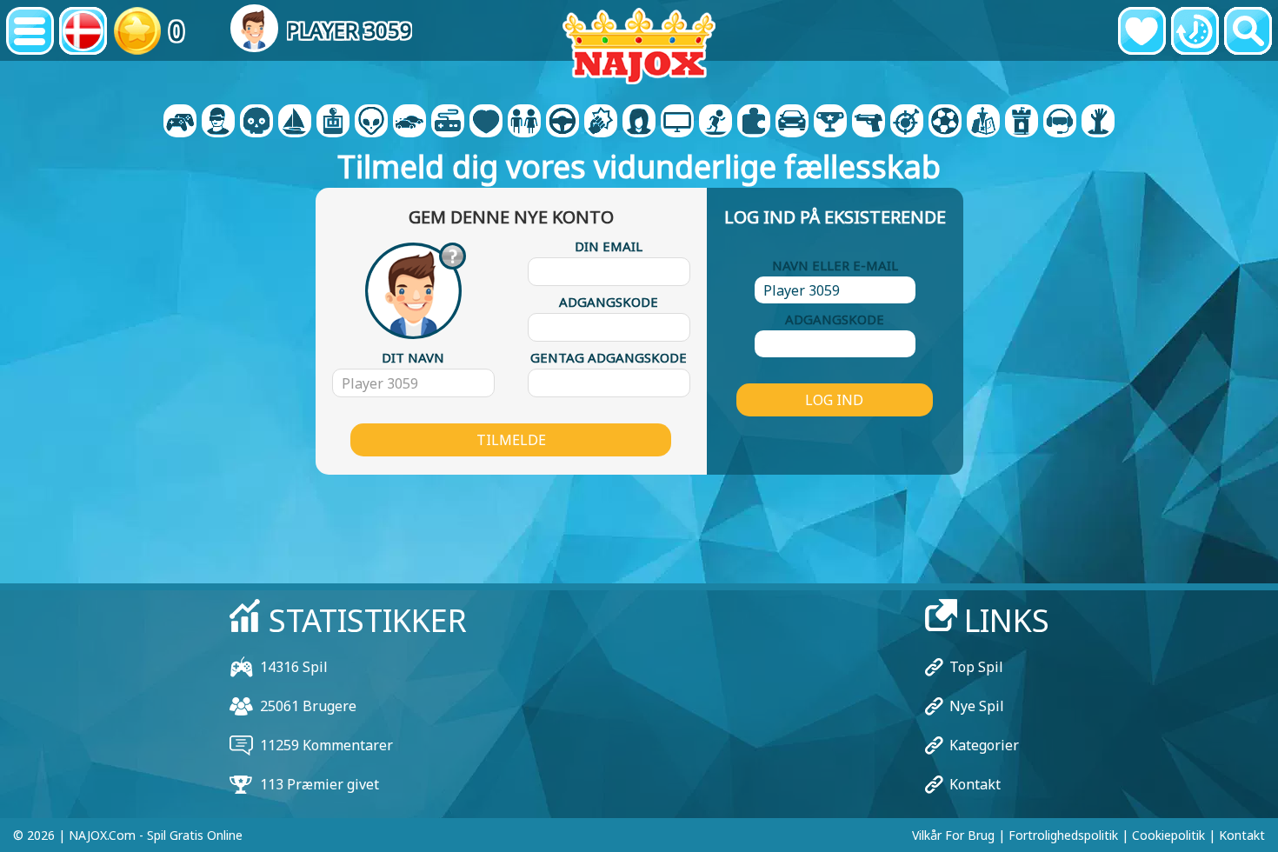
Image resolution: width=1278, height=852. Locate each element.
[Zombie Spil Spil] (1098, 122)
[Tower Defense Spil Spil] (1021, 122)
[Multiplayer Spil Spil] (677, 122)
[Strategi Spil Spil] (983, 122)
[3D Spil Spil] (218, 122)
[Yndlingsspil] (1142, 31)
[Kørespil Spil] (562, 122)
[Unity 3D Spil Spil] (1060, 122)
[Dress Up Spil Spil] (524, 122)
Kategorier (984, 745)
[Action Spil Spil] (256, 122)
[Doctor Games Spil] (486, 122)
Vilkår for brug (953, 835)
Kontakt (975, 784)
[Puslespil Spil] (754, 122)
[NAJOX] (639, 45)
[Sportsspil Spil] (945, 122)
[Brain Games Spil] (371, 122)
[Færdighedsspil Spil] (907, 122)
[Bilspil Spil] (409, 122)
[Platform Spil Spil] (715, 122)
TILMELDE (511, 439)
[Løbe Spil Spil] (830, 122)
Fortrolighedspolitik (1063, 835)
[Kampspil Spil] (601, 122)
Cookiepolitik (1168, 835)
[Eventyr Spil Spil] (295, 122)
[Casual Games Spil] (448, 122)
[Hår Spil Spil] (639, 122)
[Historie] (1195, 31)
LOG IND (834, 399)
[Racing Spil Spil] (792, 122)
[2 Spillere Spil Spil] (180, 122)
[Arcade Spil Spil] (333, 122)
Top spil (976, 666)
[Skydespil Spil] (868, 122)
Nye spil (976, 706)
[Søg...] (1248, 31)
